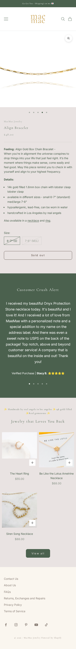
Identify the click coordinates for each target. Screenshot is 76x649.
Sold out (38, 255)
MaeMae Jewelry (13, 121)
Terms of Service (14, 611)
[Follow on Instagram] (16, 625)
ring (47, 220)
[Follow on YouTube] (36, 625)
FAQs (7, 591)
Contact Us (11, 578)
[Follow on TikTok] (46, 625)
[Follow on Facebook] (6, 625)
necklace (33, 220)
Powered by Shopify (51, 637)
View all (38, 553)
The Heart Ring (19, 473)
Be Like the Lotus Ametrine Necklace (56, 476)
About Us (10, 585)
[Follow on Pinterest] (26, 625)
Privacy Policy (13, 604)
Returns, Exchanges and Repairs (24, 598)
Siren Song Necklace (19, 533)
